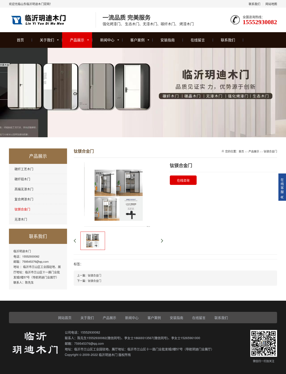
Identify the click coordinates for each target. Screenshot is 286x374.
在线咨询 (183, 180)
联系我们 (254, 4)
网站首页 (65, 317)
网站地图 (271, 4)
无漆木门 (21, 219)
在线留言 (198, 39)
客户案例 (137, 39)
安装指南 (167, 39)
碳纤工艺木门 (24, 169)
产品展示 (77, 39)
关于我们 (47, 39)
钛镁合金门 (22, 209)
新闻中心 (107, 39)
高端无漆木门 (24, 189)
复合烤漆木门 (24, 199)
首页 (20, 39)
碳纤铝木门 (22, 179)
